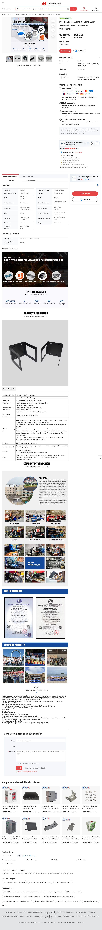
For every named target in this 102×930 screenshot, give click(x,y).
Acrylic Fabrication (81, 860)
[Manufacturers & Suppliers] (51, 3)
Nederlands (66, 916)
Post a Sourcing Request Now (26, 771)
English (16, 916)
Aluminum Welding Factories (53, 892)
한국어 (78, 916)
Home (3, 14)
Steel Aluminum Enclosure (32, 896)
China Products (18, 912)
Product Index (91, 912)
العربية (73, 916)
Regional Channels (81, 912)
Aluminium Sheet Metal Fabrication (40, 882)
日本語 (84, 916)
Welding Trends (74, 901)
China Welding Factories (11, 892)
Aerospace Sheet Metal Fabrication (14, 882)
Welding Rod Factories (73, 892)
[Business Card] (98, 185)
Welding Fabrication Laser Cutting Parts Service (58, 896)
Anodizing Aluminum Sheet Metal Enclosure (17, 901)
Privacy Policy (80, 922)
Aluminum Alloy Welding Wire (43, 901)
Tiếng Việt (48, 918)
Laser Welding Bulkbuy (90, 901)
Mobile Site (48, 914)
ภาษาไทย (95, 916)
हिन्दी (89, 916)
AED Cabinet (55, 860)
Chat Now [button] (80, 51)
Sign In (62, 167)
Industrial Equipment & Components (17, 14)
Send (19, 768)
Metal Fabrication (7, 863)
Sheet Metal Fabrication (53, 14)
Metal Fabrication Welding (12, 896)
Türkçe (41, 918)
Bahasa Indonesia (57, 918)
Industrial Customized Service (37, 14)
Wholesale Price (60, 912)
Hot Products (8, 912)
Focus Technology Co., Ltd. (38, 922)
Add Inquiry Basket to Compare (30, 65)
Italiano (53, 916)
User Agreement (62, 922)
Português (29, 916)
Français (36, 916)
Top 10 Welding (61, 901)
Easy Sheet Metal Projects (63, 882)
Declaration (72, 922)
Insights (55, 914)
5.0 (79, 179)
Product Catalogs (30, 856)
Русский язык (44, 916)
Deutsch (59, 916)
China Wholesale (48, 912)
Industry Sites (70, 912)
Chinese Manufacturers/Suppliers (33, 912)
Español (22, 916)
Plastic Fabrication (32, 860)
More (3, 905)
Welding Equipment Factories (32, 892)
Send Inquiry (65, 51)
